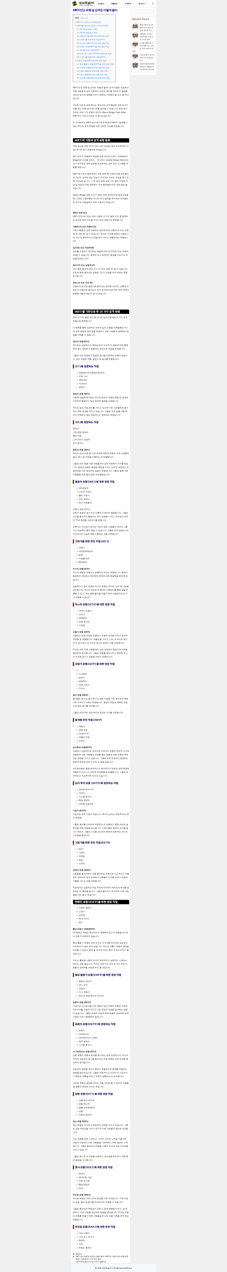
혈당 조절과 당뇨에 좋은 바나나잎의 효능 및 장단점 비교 (146, 27)
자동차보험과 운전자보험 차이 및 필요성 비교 (147, 57)
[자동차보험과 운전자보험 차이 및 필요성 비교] (135, 56)
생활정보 (114, 3)
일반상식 (79, 1254)
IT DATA (128, 3)
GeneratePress (125, 1268)
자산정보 (101, 3)
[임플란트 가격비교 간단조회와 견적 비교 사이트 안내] (135, 36)
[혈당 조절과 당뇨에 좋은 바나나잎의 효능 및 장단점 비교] (135, 26)
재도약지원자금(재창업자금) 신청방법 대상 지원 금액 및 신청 (147, 66)
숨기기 (83, 18)
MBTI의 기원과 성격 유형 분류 (116, 1256)
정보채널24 (86, 2)
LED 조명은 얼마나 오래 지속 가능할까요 (91, 1262)
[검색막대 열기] (153, 3)
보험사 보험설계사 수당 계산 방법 (88, 1259)
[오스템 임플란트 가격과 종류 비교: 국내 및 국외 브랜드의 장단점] (135, 45)
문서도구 (142, 3)
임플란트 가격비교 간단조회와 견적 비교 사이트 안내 (146, 36)
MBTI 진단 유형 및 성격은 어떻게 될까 (90, 1256)
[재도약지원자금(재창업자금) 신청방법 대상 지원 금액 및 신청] (135, 65)
